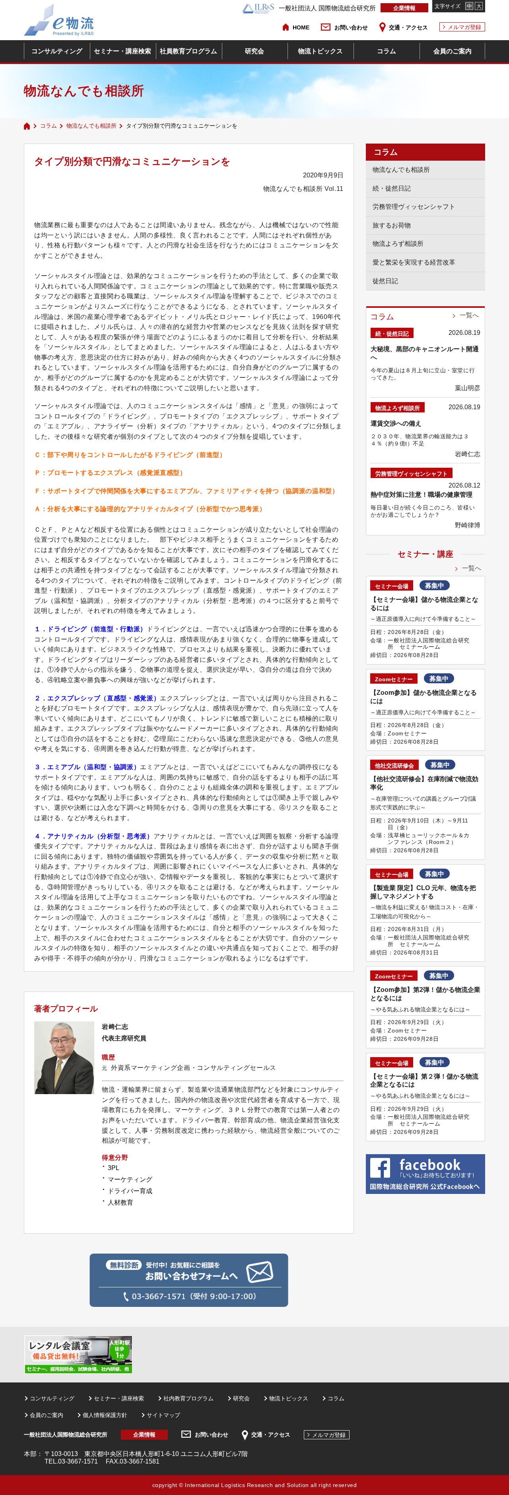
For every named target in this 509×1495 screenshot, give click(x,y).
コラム (386, 51)
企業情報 (404, 8)
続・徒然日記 (392, 188)
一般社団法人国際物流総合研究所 (65, 1434)
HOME (301, 27)
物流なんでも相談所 (91, 125)
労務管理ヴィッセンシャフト (414, 206)
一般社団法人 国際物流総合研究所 (327, 8)
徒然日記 (385, 281)
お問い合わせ (351, 27)
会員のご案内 (452, 51)
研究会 (254, 51)
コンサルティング (56, 51)
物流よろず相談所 (398, 243)
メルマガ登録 (464, 27)
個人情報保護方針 (105, 1415)
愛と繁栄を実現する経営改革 (414, 262)
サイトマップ (163, 1415)
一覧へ (469, 315)
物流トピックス (320, 51)
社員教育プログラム (188, 51)
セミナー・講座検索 (122, 51)
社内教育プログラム (188, 1398)
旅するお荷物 (392, 225)
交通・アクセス (408, 27)
